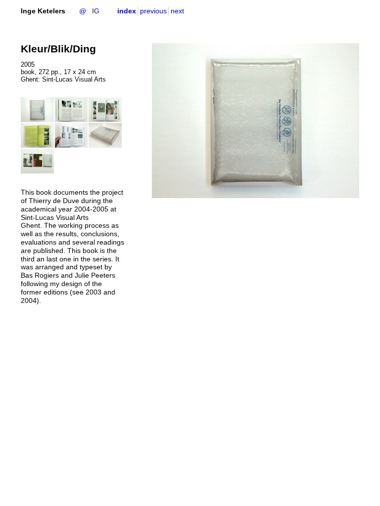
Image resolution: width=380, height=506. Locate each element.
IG (95, 11)
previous (153, 11)
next (177, 11)
